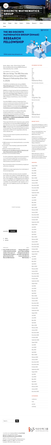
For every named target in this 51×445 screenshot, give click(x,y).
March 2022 (34, 295)
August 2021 (34, 312)
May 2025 (34, 202)
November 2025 (35, 187)
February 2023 (35, 268)
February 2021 (35, 327)
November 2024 (35, 217)
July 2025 (34, 197)
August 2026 (34, 165)
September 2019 (35, 369)
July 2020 (34, 344)
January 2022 (35, 300)
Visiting (28, 23)
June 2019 (34, 376)
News (16, 23)
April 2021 (34, 322)
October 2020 (35, 337)
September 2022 (35, 281)
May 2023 (34, 261)
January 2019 (35, 389)
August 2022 (34, 283)
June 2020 (34, 347)
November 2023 (35, 246)
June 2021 (34, 317)
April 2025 (34, 204)
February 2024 (35, 239)
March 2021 (34, 325)
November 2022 (35, 276)
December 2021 (35, 303)
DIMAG (17, 71)
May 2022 (34, 290)
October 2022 (35, 278)
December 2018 (35, 391)
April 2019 (34, 381)
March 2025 (34, 207)
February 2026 (35, 180)
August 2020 (34, 342)
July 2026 (34, 168)
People (9, 23)
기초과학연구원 (6, 433)
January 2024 (35, 241)
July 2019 (34, 374)
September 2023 (35, 251)
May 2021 (34, 320)
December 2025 (35, 185)
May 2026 (34, 173)
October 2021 (35, 308)
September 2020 (35, 339)
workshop (34, 406)
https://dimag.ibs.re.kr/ (8, 85)
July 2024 (34, 227)
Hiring (41, 23)
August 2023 (34, 254)
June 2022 (34, 288)
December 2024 (35, 214)
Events (21, 23)
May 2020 (34, 349)
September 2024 (35, 222)
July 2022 (34, 285)
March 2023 (34, 266)
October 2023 (35, 249)
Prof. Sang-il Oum (13, 93)
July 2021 (34, 315)
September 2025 (35, 192)
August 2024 (34, 224)
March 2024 (34, 236)
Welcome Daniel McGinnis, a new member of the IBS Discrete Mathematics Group (39, 133)
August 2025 (34, 195)
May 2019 (34, 379)
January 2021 (34, 330)
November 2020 (35, 335)
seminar (33, 404)
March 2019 (34, 384)
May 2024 (34, 232)
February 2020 (35, 357)
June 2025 (34, 200)
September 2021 (35, 310)
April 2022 (34, 293)
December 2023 (35, 244)
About (4, 26)
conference (34, 399)
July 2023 (34, 256)
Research (34, 23)
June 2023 (34, 258)
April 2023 (34, 263)
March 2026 (34, 177)
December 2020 (35, 332)
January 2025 (35, 212)
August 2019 (34, 371)
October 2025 (35, 190)
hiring (6, 240)
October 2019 (35, 366)
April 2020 (34, 352)
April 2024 (34, 234)
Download (13, 231)
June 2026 (34, 170)
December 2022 (35, 273)
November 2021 (35, 305)
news (12, 65)
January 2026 (35, 182)
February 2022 (35, 298)
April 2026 (34, 175)
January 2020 (35, 359)
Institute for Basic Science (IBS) (9, 437)
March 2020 (34, 354)
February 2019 (35, 386)
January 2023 (35, 271)
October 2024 (35, 219)
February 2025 (35, 209)
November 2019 (35, 364)
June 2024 (34, 229)
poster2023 (5, 231)
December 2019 (35, 362)
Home (4, 23)
